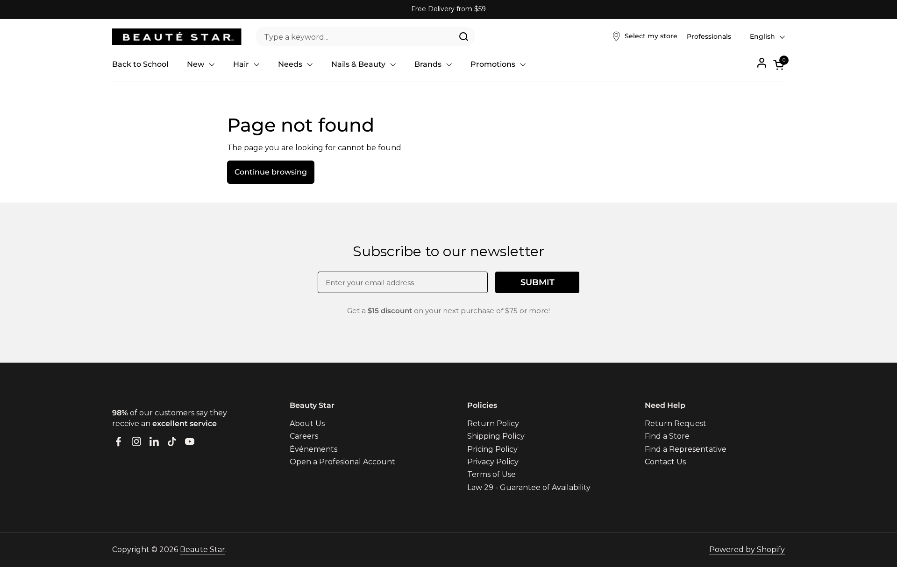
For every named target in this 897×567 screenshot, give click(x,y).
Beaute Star (202, 549)
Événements (313, 449)
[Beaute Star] (177, 36)
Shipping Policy (496, 436)
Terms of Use (491, 474)
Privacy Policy (493, 461)
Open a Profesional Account (342, 461)
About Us (307, 423)
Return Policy (493, 423)
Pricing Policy (492, 449)
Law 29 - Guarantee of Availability (529, 487)
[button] (779, 64)
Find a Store (667, 436)
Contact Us (665, 461)
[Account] (762, 63)
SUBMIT (537, 282)
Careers (304, 436)
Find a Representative (685, 449)
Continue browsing (271, 172)
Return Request (675, 423)
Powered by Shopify (747, 549)
